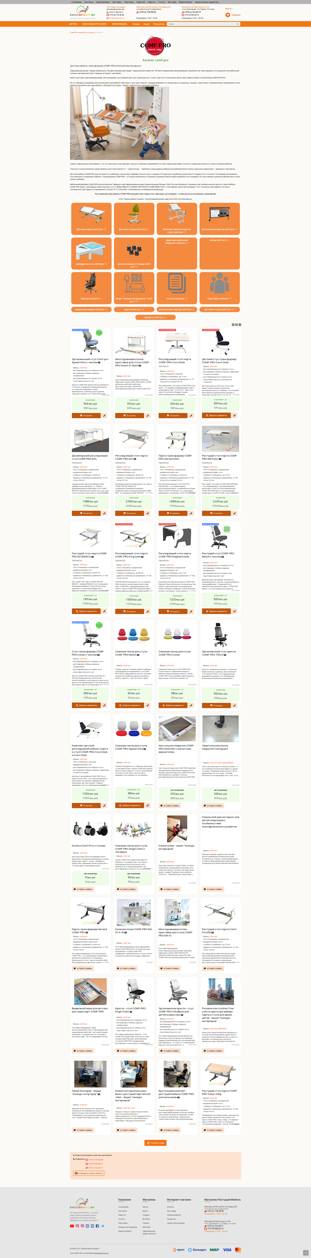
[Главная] (82, 15)
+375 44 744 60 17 (192, 12)
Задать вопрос (125, 1231)
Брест (145, 1211)
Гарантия (140, 2)
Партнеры (129, 2)
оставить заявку (171, 805)
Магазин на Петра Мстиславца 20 (153, 7)
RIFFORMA (222, 1028)
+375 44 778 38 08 (147, 12)
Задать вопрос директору (207, 2)
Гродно (146, 1215)
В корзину (88, 415)
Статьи (161, 2)
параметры (82, 32)
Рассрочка (158, 24)
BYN (229, 8)
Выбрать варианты (218, 415)
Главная (73, 32)
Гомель (146, 1223)
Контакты (89, 2)
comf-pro (83, 368)
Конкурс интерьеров (127, 1227)
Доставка (117, 2)
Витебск (146, 1219)
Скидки (136, 24)
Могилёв (146, 1227)
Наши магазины (103, 2)
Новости (151, 2)
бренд (91, 32)
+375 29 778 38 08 (116, 15)
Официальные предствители (149, 1232)
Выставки (172, 2)
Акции (146, 24)
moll (133, 1108)
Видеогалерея (185, 2)
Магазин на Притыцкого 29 (198, 7)
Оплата (170, 1207)
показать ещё (157, 1142)
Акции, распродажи (176, 1223)
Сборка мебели (174, 1215)
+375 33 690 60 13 (191, 15)
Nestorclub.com (103, 1253)
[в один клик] (104, 415)
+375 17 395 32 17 (116, 12)
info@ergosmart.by (117, 18)
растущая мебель (226, 762)
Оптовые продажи (116, 6)
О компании (76, 2)
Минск (145, 1207)
